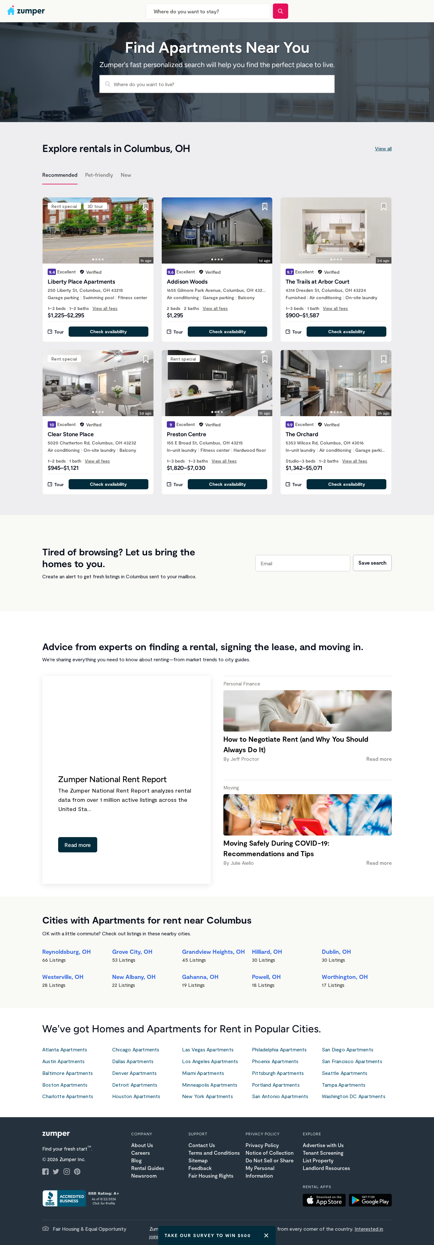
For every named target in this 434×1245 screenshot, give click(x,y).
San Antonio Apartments (280, 1096)
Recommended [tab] (60, 175)
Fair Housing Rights (211, 1176)
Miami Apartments (203, 1073)
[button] (326, 1201)
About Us (142, 1145)
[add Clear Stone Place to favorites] (146, 359)
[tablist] (217, 175)
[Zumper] (27, 11)
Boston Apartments (64, 1085)
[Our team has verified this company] (82, 272)
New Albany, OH (134, 976)
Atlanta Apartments (64, 1049)
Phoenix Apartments (275, 1061)
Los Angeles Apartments (210, 1061)
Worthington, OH (345, 976)
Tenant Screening (323, 1153)
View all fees (105, 308)
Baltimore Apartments (67, 1073)
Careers (140, 1153)
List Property (318, 1160)
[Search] (280, 11)
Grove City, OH (132, 951)
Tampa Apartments (343, 1085)
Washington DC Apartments (353, 1096)
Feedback (200, 1168)
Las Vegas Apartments (208, 1049)
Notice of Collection (270, 1153)
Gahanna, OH (200, 976)
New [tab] (126, 175)
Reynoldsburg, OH (66, 951)
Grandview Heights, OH (213, 951)
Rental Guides (147, 1168)
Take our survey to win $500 (208, 1235)
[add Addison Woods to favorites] (265, 207)
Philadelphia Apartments (279, 1049)
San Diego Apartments (347, 1049)
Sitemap (198, 1160)
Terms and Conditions (214, 1153)
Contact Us (201, 1145)
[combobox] (208, 11)
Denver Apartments (134, 1073)
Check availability (108, 331)
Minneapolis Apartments (209, 1085)
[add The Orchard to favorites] (384, 359)
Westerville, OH (63, 976)
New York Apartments (207, 1096)
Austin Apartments (63, 1061)
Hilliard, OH (267, 951)
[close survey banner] (266, 1235)
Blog (136, 1160)
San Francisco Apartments (352, 1061)
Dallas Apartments (132, 1061)
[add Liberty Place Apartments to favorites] (146, 207)
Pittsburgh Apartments (278, 1073)
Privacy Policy (262, 1145)
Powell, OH (266, 976)
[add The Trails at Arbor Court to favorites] (384, 207)
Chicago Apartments (135, 1049)
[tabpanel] (217, 342)
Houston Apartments (136, 1096)
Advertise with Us (323, 1145)
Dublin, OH (336, 951)
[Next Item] (144, 230)
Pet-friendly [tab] (99, 175)
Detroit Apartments (135, 1085)
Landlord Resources (326, 1168)
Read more (77, 845)
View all (383, 148)
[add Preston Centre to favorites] (265, 359)
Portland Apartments (276, 1085)
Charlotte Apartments (67, 1096)
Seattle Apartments (345, 1073)
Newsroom (144, 1176)
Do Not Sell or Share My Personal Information (270, 1168)
